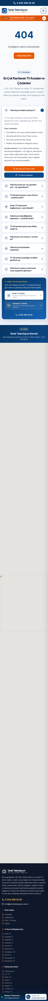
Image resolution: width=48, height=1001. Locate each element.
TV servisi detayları (25, 175)
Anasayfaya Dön (24, 56)
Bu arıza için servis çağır (25, 169)
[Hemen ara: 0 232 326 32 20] (44, 18)
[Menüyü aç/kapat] (43, 10)
